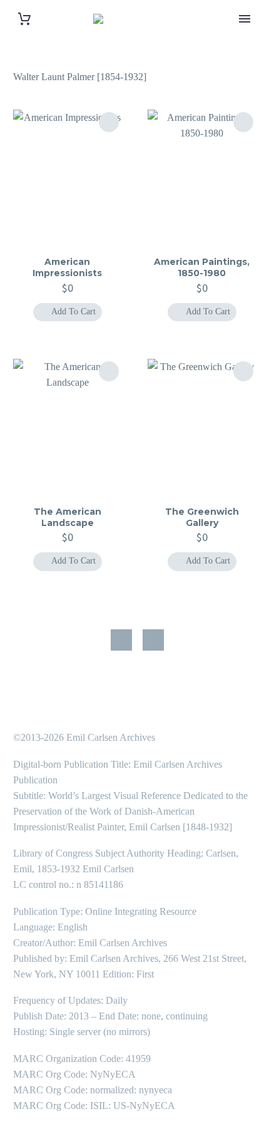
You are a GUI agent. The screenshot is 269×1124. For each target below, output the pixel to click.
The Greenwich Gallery (202, 517)
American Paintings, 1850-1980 (202, 267)
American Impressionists (67, 267)
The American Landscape (67, 517)
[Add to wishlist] (109, 122)
